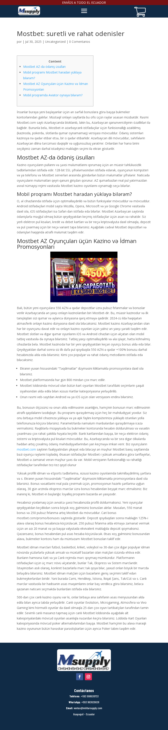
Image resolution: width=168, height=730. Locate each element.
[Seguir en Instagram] (88, 676)
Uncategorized (55, 41)
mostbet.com (26, 449)
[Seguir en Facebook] (79, 676)
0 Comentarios (79, 41)
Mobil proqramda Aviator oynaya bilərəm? (52, 95)
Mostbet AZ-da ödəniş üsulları (44, 66)
